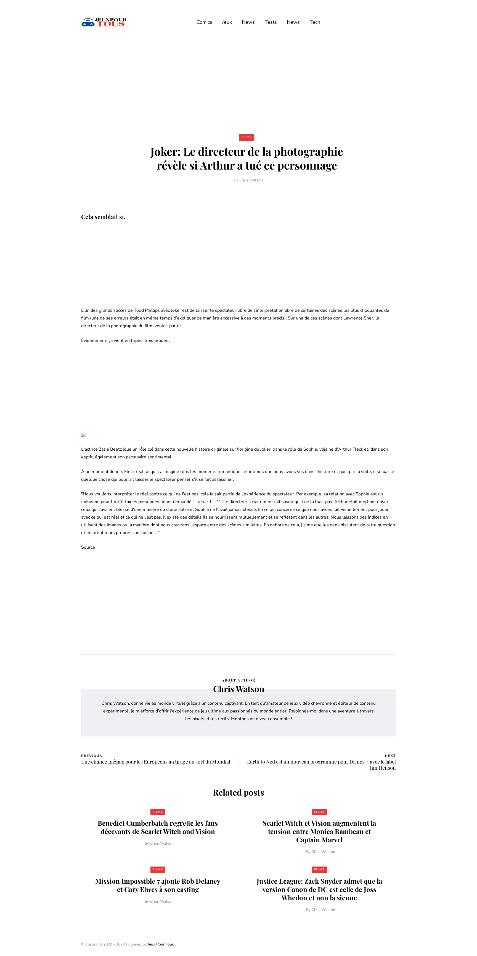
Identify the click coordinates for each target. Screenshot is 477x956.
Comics (204, 22)
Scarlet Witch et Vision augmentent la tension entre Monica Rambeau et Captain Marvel (319, 831)
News (248, 22)
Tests (271, 22)
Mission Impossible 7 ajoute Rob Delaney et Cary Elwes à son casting (157, 885)
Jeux (227, 22)
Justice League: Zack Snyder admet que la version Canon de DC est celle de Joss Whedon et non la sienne (319, 889)
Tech (315, 22)
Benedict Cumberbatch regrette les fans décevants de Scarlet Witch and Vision (158, 827)
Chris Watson (251, 180)
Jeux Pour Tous (161, 944)
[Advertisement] (238, 85)
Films (247, 137)
